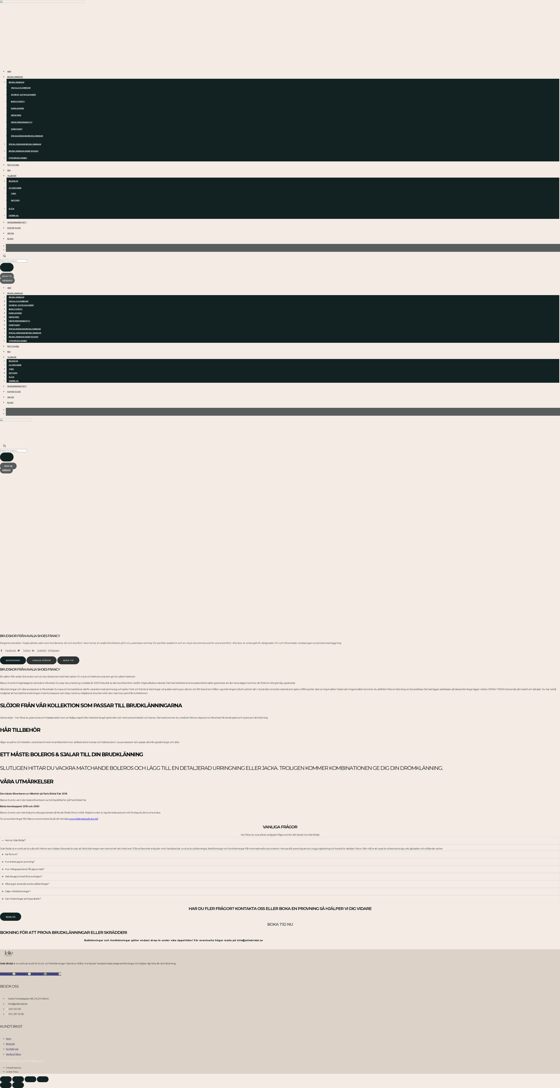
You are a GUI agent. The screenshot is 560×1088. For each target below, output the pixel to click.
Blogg (10, 239)
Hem (9, 71)
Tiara (13, 193)
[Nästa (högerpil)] (18, 1085)
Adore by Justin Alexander (23, 94)
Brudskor (13, 181)
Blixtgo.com (36, 1061)
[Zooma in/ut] (6, 1079)
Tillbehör (11, 176)
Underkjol (14, 215)
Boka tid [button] (7, 276)
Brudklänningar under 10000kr (23, 151)
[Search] (7, 267)
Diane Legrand (17, 108)
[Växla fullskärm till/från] (18, 1079)
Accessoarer (15, 188)
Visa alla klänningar (21, 88)
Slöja (11, 208)
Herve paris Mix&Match (21, 122)
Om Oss (10, 233)
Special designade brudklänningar (25, 144)
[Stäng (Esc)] (43, 1079)
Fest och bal (13, 165)
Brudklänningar (15, 77)
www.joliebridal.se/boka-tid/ (83, 819)
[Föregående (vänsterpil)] (6, 1085)
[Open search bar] (4, 256)
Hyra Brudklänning (18, 158)
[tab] (13, 660)
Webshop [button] (7, 280)
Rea (8, 170)
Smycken (15, 200)
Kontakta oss (14, 228)
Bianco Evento (18, 101)
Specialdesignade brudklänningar (27, 136)
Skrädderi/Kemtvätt (17, 222)
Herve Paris (16, 115)
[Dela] (30, 1079)
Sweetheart (16, 129)
